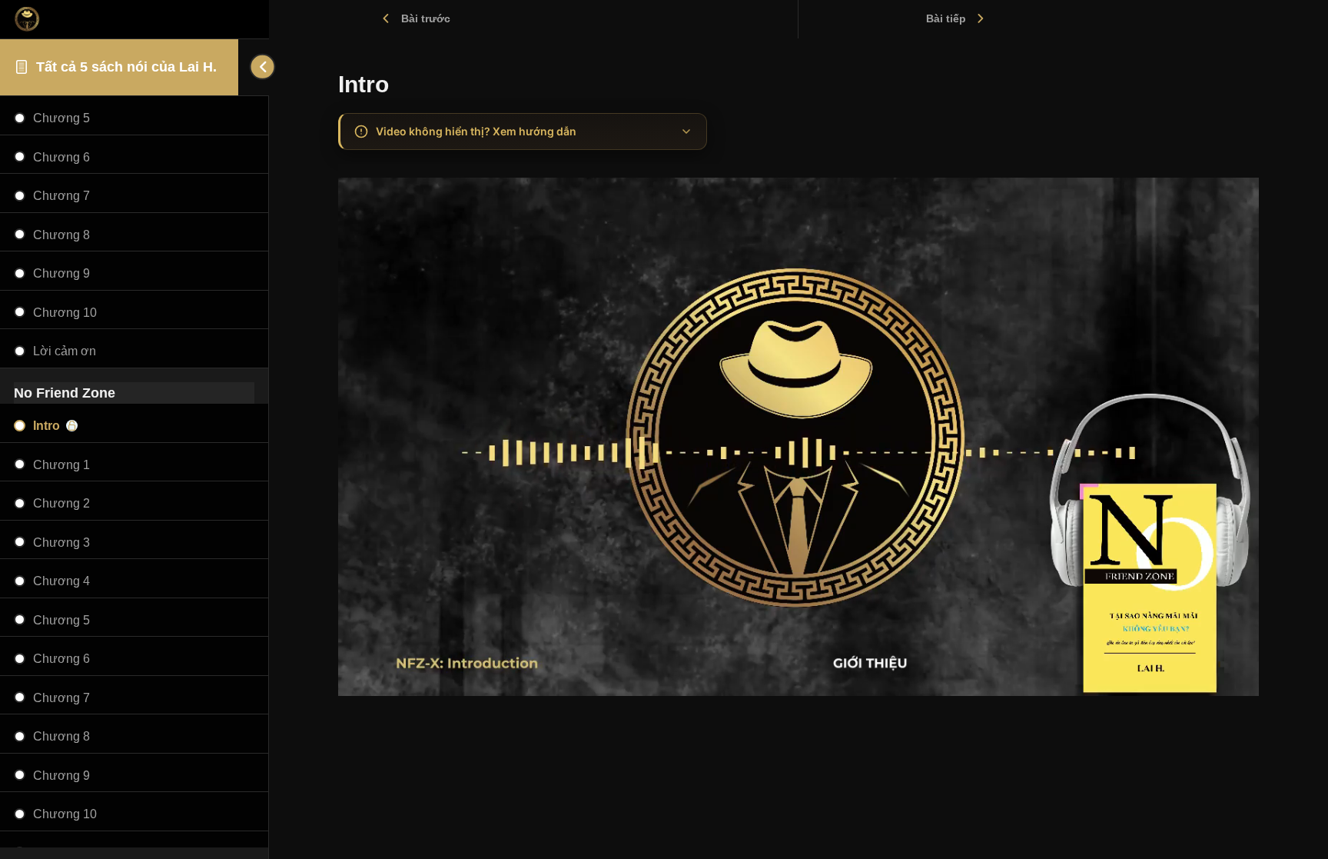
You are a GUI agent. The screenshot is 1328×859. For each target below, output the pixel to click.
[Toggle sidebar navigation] (253, 66)
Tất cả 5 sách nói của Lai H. (126, 67)
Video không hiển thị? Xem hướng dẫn (476, 131)
